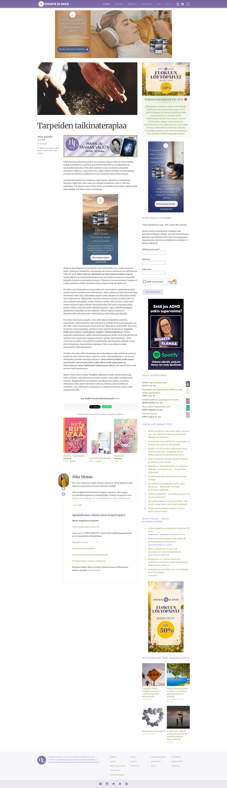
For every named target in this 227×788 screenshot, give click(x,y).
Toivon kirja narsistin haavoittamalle (90, 555)
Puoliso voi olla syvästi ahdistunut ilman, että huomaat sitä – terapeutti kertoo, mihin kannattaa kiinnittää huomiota (168, 451)
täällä (96, 762)
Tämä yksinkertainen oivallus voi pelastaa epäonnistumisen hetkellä (177, 692)
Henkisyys (132, 4)
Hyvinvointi (147, 4)
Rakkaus (119, 4)
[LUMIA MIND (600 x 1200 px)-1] (100, 229)
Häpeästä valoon (80, 542)
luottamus (50, 148)
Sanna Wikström (148, 734)
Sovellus (135, 766)
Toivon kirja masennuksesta (86, 527)
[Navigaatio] (188, 4)
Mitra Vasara (147, 699)
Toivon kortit (94, 570)
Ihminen (106, 4)
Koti (159, 4)
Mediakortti (177, 761)
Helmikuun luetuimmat (153, 731)
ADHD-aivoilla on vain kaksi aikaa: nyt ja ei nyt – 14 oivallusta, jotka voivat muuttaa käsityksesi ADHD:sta (168, 434)
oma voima (48, 151)
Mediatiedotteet (118, 766)
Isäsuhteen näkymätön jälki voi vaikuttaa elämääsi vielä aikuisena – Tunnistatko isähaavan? (168, 469)
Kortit (134, 761)
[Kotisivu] (63, 489)
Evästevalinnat (117, 775)
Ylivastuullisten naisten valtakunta (89, 561)
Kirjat (113, 761)
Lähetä (107, 406)
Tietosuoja (115, 770)
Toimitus (170, 742)
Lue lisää (77, 505)
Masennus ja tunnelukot (83, 548)
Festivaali (176, 757)
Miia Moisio (45, 136)
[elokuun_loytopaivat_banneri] (166, 616)
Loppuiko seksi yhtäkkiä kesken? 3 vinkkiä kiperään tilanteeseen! (151, 692)
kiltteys (43, 148)
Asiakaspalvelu (158, 757)
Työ (167, 4)
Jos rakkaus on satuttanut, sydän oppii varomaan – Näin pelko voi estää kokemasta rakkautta (166, 486)
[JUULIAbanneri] (166, 334)
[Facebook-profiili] (63, 494)
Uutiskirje (156, 761)
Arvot (133, 757)
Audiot (113, 757)
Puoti (153, 766)
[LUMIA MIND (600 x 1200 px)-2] (166, 176)
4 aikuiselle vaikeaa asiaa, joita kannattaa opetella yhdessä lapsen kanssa (177, 735)
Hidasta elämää (67, 4)
